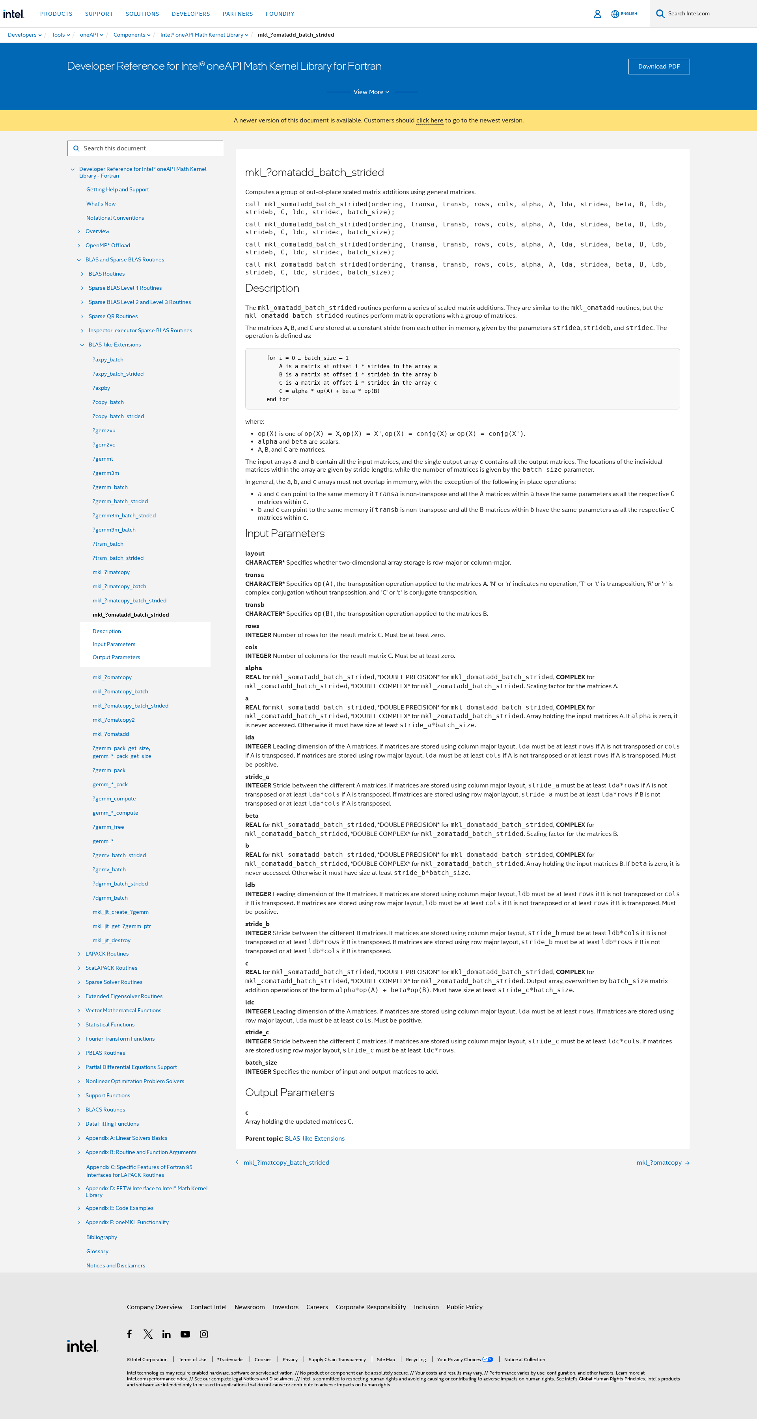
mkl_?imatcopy (111, 572)
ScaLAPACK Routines (112, 968)
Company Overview (155, 1307)
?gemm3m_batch (114, 529)
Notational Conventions (115, 217)
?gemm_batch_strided (120, 501)
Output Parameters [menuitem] (116, 657)
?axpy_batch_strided (118, 373)
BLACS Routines (105, 1109)
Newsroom (250, 1307)
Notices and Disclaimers (115, 1265)
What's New (101, 203)
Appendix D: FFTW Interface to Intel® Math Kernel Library (147, 1192)
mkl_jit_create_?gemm (121, 911)
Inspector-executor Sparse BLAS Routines (140, 330)
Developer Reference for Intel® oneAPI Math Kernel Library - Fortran (143, 172)
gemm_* (103, 841)
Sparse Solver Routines (114, 982)
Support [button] (99, 13)
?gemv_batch (109, 869)
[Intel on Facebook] (130, 1335)
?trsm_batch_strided (118, 557)
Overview (97, 231)
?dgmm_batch (110, 897)
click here (430, 120)
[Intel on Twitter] (148, 1335)
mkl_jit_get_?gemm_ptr (122, 926)
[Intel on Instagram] (204, 1335)
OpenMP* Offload (108, 245)
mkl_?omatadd (111, 733)
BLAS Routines (107, 273)
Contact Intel (208, 1307)
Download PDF (659, 66)
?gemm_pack (109, 770)
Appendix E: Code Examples (120, 1208)
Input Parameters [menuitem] (114, 644)
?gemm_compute (114, 798)
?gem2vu (104, 430)
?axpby (101, 387)
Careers (317, 1307)
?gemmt (103, 458)
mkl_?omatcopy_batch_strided (130, 705)
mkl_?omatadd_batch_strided (131, 615)
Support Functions (108, 1095)
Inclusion (426, 1307)
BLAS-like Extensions (115, 344)
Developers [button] (191, 13)
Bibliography (101, 1237)
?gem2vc (104, 444)
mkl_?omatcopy (112, 677)
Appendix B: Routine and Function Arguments (141, 1152)
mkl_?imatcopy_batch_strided (129, 600)
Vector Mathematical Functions (124, 1010)
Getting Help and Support (117, 189)
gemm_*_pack (110, 784)
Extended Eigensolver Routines (124, 996)
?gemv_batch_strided (119, 855)
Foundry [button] (280, 13)
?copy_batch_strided (118, 416)
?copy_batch (108, 402)
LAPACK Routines (107, 953)
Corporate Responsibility (371, 1307)
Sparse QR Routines (113, 316)
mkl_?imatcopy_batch (119, 586)
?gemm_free (108, 826)
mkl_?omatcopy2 (114, 719)
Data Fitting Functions (112, 1124)
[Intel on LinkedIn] (167, 1335)
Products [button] (56, 13)
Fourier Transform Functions (120, 1039)
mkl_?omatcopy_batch (120, 691)
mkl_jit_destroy (112, 940)
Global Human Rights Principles (612, 1379)
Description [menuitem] (107, 631)
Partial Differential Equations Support (131, 1067)
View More (369, 92)
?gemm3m (106, 472)
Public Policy (465, 1307)
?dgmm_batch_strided (120, 883)
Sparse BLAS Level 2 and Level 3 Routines (140, 302)
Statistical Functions (110, 1024)
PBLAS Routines (105, 1053)
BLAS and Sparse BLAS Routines (125, 259)
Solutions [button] (142, 13)
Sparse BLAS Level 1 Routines (125, 288)
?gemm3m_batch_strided (124, 515)
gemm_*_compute (115, 812)
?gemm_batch (110, 487)
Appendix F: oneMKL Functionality (127, 1222)
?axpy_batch (108, 359)
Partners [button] (238, 13)
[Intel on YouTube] (186, 1335)
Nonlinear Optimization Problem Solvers (135, 1081)
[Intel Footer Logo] (83, 1345)
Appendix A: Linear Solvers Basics (127, 1138)
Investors (285, 1307)
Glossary (97, 1251)
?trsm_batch (108, 543)
